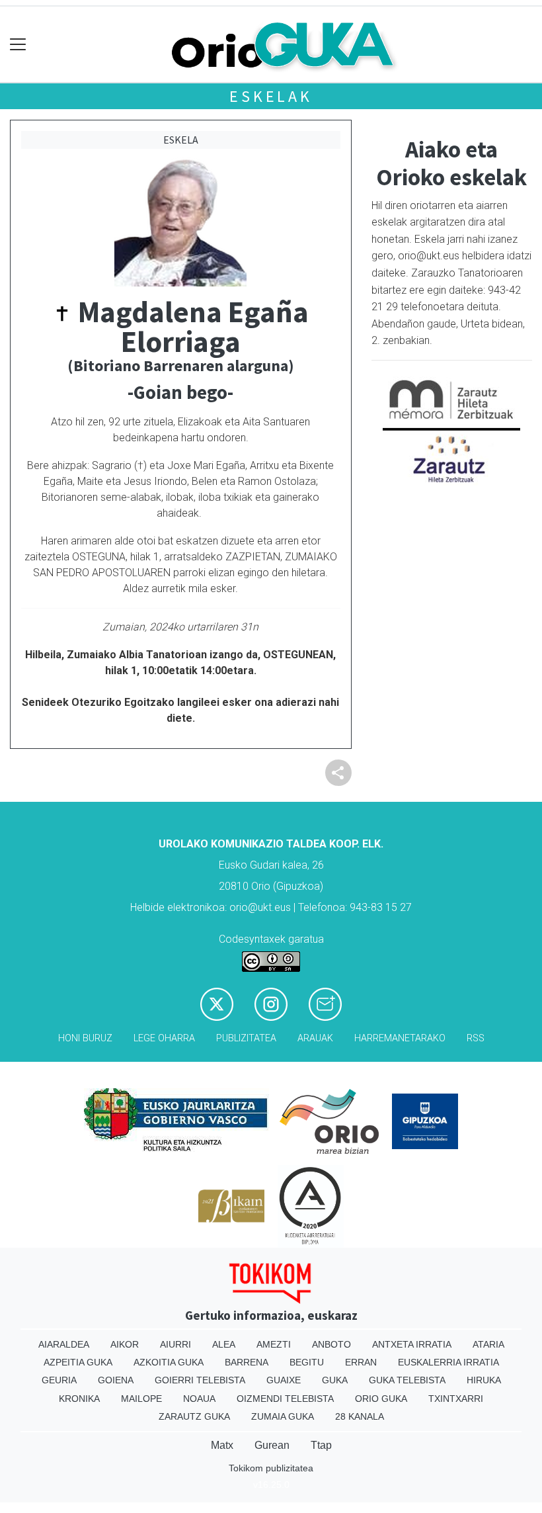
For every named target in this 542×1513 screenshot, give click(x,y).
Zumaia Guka (282, 1416)
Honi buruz (85, 1038)
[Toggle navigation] (18, 44)
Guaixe (283, 1380)
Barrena (246, 1362)
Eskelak (271, 96)
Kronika (79, 1398)
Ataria (488, 1344)
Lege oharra (164, 1038)
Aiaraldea (63, 1344)
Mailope (141, 1398)
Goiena (116, 1380)
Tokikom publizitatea (271, 1468)
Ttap (321, 1445)
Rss (475, 1038)
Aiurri (175, 1344)
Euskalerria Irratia (448, 1362)
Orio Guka (381, 1398)
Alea (223, 1344)
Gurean (272, 1445)
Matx (222, 1445)
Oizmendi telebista (285, 1398)
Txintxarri (455, 1398)
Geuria (59, 1380)
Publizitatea (246, 1038)
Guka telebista (407, 1380)
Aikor (124, 1344)
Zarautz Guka (194, 1416)
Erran (361, 1362)
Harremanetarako (399, 1038)
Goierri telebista (200, 1380)
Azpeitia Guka (78, 1362)
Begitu (307, 1362)
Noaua (199, 1398)
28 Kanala (359, 1416)
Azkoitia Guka (169, 1362)
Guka (335, 1380)
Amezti (273, 1344)
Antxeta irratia (411, 1344)
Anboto (331, 1344)
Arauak (315, 1038)
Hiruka (484, 1380)
